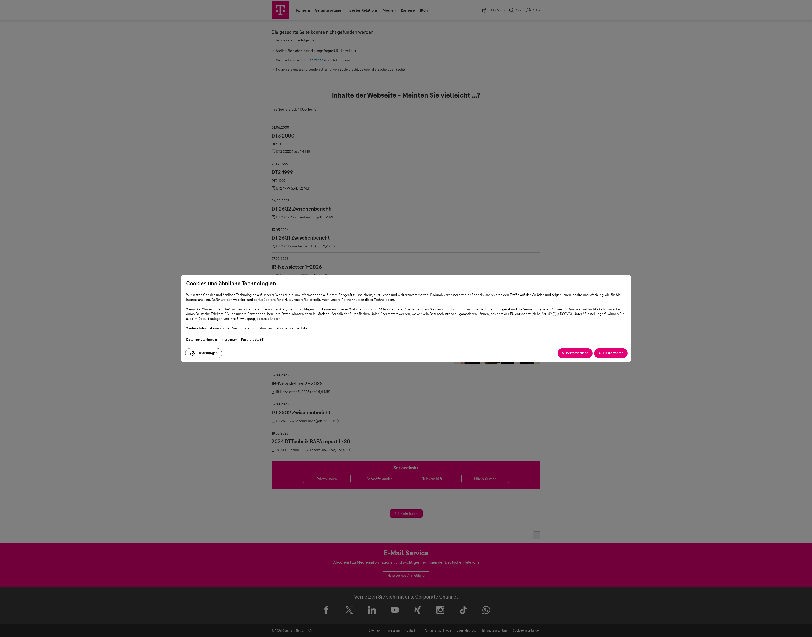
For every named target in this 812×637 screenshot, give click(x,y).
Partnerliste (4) (253, 339)
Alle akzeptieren (610, 353)
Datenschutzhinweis (201, 339)
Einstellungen (207, 353)
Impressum (229, 339)
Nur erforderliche (575, 353)
